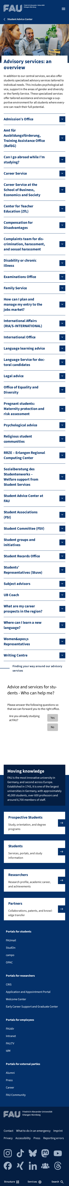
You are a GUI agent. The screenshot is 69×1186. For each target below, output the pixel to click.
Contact (8, 1131)
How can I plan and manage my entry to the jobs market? (23, 304)
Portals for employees (20, 1020)
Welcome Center (16, 999)
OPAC (9, 962)
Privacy (8, 1138)
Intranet (11, 1036)
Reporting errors (53, 1138)
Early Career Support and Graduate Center (32, 1007)
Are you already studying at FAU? (24, 718)
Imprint (58, 1131)
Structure (9, 1182)
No (52, 727)
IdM (8, 1051)
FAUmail (11, 940)
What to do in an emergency (33, 1131)
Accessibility (23, 1138)
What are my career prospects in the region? (23, 609)
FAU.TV (10, 1043)
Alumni (10, 1073)
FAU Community (16, 1095)
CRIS (9, 985)
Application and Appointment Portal (28, 992)
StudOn (10, 948)
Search (55, 1182)
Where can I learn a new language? (23, 625)
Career (10, 1088)
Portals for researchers (20, 976)
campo (10, 955)
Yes (53, 718)
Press (9, 1080)
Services (32, 1182)
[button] (34, 823)
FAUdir (10, 1029)
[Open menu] (63, 9)
